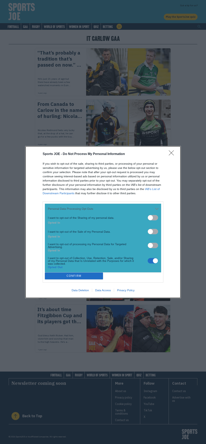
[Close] (172, 154)
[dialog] (103, 222)
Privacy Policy (126, 290)
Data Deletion (80, 290)
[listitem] (103, 209)
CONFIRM (74, 275)
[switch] (153, 217)
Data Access (103, 290)
